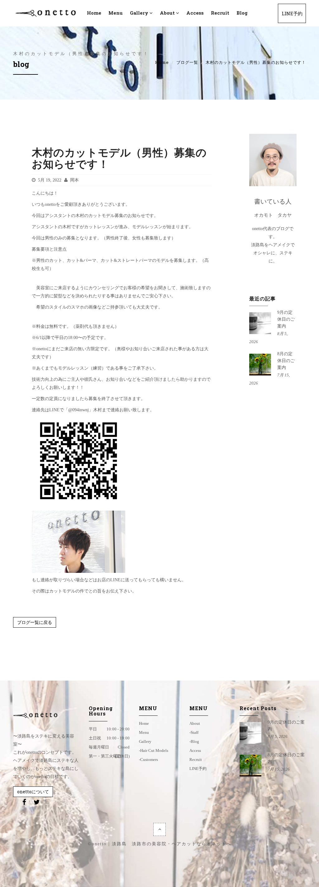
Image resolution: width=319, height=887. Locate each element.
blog (242, 13)
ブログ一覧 (187, 62)
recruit (220, 13)
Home (162, 62)
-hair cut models (153, 750)
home (144, 723)
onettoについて (33, 792)
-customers (148, 759)
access (195, 13)
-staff (193, 732)
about (194, 723)
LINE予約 (292, 13)
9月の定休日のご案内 (286, 319)
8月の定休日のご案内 (286, 360)
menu (115, 13)
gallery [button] (139, 13)
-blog (194, 741)
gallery (145, 741)
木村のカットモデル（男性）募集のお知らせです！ (119, 158)
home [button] (94, 13)
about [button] (167, 13)
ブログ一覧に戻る (34, 622)
